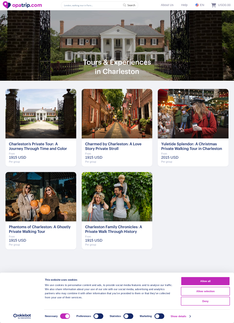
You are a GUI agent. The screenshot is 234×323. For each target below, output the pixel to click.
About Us (167, 5)
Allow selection (205, 291)
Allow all (205, 281)
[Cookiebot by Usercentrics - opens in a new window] (22, 316)
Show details (178, 316)
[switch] (98, 316)
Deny (205, 301)
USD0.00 (224, 5)
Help (184, 5)
